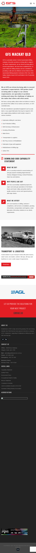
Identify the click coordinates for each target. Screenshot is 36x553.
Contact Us (18, 312)
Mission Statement (6, 380)
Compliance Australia (6, 383)
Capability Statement (6, 370)
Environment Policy (6, 375)
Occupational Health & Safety (9, 378)
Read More (6, 264)
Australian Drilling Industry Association (11, 388)
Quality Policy (5, 372)
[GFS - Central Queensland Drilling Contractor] (8, 3)
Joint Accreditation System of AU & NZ (11, 386)
